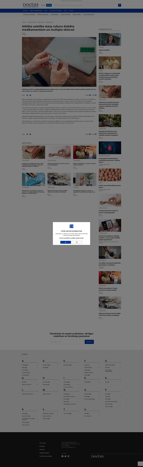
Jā (65, 242)
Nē (77, 242)
